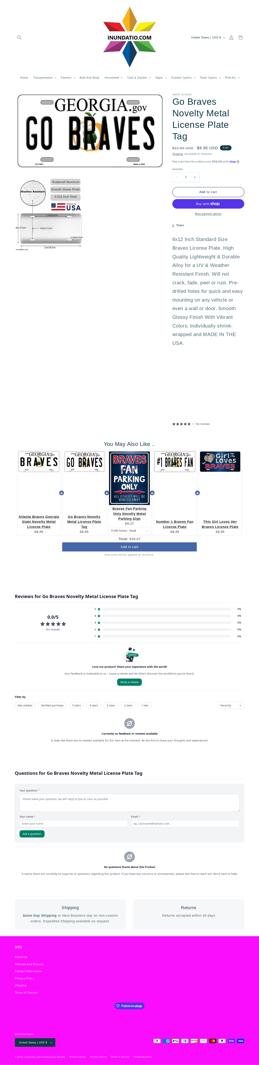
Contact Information (28, 971)
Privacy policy (98, 1057)
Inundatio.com (33, 1057)
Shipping (177, 154)
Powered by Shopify (53, 1057)
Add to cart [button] (129, 547)
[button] (19, 37)
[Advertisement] (196, 391)
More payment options (208, 213)
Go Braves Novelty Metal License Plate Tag (84, 522)
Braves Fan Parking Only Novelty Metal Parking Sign (129, 514)
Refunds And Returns (29, 964)
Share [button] (180, 225)
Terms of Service (26, 992)
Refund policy (78, 1057)
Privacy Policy (24, 978)
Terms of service (120, 1057)
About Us (21, 957)
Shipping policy (143, 1057)
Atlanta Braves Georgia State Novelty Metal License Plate (39, 522)
